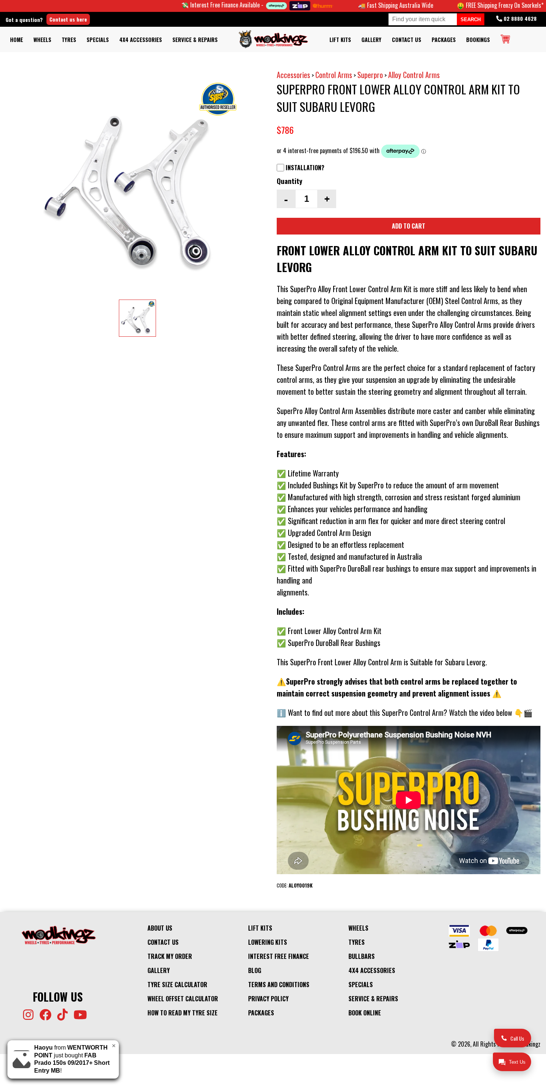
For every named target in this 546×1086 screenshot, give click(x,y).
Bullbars (361, 956)
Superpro (370, 74)
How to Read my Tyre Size (182, 1012)
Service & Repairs (195, 39)
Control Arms (333, 74)
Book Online (364, 1012)
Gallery (371, 39)
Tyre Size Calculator (177, 984)
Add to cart (408, 226)
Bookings (478, 39)
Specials (98, 39)
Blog (254, 970)
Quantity (289, 181)
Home (16, 39)
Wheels (42, 39)
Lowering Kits (267, 942)
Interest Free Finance (278, 956)
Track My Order (169, 956)
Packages (444, 39)
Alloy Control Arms (414, 74)
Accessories (293, 74)
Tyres (69, 39)
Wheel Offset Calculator (182, 998)
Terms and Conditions (278, 984)
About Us (159, 928)
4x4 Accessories (140, 39)
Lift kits (340, 39)
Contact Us (406, 39)
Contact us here (68, 19)
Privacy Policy (268, 998)
